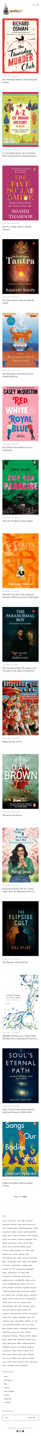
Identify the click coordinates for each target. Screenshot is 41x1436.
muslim (4, 1340)
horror (9, 1236)
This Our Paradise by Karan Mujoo (17, 520)
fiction (19, 1221)
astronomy (21, 1362)
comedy (35, 1228)
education (14, 1347)
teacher (27, 1351)
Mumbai (28, 1336)
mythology (22, 1254)
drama (19, 1224)
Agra (22, 1332)
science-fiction (6, 1232)
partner (32, 1325)
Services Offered (9, 1391)
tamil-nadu (25, 1314)
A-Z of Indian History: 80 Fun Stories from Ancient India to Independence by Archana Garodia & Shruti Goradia (20, 156)
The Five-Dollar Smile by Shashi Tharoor (16, 228)
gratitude (34, 1262)
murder (4, 1236)
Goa (19, 1347)
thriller (4, 1228)
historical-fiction (7, 1276)
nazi (9, 1239)
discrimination (33, 1314)
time (3, 1295)
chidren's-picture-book (8, 1291)
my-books (33, 1291)
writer (36, 1321)
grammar (16, 1328)
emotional (33, 1288)
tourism (8, 1358)
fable (23, 1221)
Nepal (23, 1358)
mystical (4, 1247)
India (27, 1254)
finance (10, 1299)
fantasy (31, 1243)
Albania (24, 1347)
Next (25, 1197)
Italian (15, 1306)
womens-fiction (6, 1332)
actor (3, 1358)
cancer (4, 1362)
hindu (4, 1310)
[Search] (33, 5)
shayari (18, 1291)
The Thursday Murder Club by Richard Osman (19, 80)
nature (29, 1236)
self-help (22, 1247)
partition (23, 1284)
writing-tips (9, 1328)
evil (27, 1358)
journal (19, 1262)
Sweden (28, 1340)
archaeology (6, 1336)
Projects (6, 1395)
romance (15, 1236)
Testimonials (7, 1399)
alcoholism (20, 1351)
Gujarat (14, 1362)
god (8, 1310)
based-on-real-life (22, 1310)
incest (35, 1362)
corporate (5, 1269)
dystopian (34, 1236)
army (32, 1284)
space (14, 1332)
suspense (20, 1232)
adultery (19, 1343)
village (19, 1258)
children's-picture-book (25, 1228)
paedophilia (24, 1366)
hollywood (13, 1310)
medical (14, 1232)
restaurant (23, 1302)
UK (32, 1321)
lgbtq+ (4, 1262)
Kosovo (33, 1340)
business (4, 1299)
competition (5, 1321)
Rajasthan (32, 1358)
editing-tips (22, 1336)
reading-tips (14, 1336)
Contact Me (7, 1402)
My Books (7, 1388)
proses (10, 1247)
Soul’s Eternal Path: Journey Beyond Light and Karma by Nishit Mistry (18, 1110)
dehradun (27, 1321)
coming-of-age (11, 1262)
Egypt (20, 1354)
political (4, 1239)
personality (26, 1306)
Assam (14, 1351)
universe (32, 1306)
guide (4, 1343)
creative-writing (11, 1343)
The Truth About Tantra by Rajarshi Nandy (18, 301)
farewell (8, 1295)
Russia (27, 1362)
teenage (4, 1243)
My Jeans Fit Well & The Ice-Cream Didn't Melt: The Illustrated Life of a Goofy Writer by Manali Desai (18, 891)
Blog (5, 1384)
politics (10, 1302)
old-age (15, 1317)
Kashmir (17, 1366)
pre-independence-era (13, 1284)
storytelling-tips (24, 1328)
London (29, 1302)
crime (34, 1239)
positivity (26, 1295)
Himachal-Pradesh (7, 1306)
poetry (4, 1366)
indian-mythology (7, 1258)
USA (29, 1310)
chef (14, 1302)
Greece (9, 1354)
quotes (32, 1250)
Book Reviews (8, 1380)
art (3, 1265)
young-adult (26, 1288)
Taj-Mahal (28, 1332)
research (24, 1262)
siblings (4, 1302)
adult (31, 1362)
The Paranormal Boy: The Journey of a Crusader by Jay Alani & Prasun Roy (19, 669)
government (5, 1314)
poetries (25, 1243)
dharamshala (10, 1325)
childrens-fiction (7, 1317)
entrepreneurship (31, 1299)
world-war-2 (21, 1239)
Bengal (10, 1340)
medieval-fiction (12, 1273)
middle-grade (6, 1347)
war (19, 1273)
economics (22, 1299)
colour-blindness (16, 1265)
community (25, 1258)
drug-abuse (28, 1239)
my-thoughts (10, 1366)
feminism (7, 1265)
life (14, 1269)
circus (33, 1317)
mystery (20, 1243)
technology (19, 1295)
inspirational (6, 1224)
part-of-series (22, 1236)
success (33, 1280)
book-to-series (26, 1276)
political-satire (17, 1276)
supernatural (33, 1295)
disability (5, 1254)
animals (4, 1288)
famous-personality (15, 1314)
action (18, 1332)
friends (9, 1362)
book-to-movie (31, 1224)
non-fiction (5, 1250)
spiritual (28, 1247)
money (16, 1299)
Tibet (23, 1325)
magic (29, 1317)
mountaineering (20, 1269)
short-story (14, 1224)
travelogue (25, 1265)
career (4, 1284)
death (27, 1273)
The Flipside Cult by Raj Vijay (15, 962)
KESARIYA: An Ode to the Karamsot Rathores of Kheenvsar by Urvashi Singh (20, 595)
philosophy (31, 1354)
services (4, 1221)
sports (19, 1358)
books (23, 1273)
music (10, 1254)
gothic (25, 1354)
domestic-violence (12, 1228)
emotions (34, 1336)
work (10, 1269)
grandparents (22, 1317)
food (18, 1302)
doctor (14, 1340)
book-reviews (16, 76)
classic (13, 1295)
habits (20, 1306)
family (24, 1224)
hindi (28, 1284)
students (27, 1280)
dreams (4, 1273)
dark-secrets (33, 1258)
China (27, 1325)
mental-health (29, 1269)
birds (29, 1262)
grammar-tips (33, 1328)
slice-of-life (16, 1247)
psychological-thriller (30, 1232)
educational (30, 1347)
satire (15, 1258)
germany (14, 1239)
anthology (17, 1250)
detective (15, 1354)
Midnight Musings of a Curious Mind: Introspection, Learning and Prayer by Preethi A (19, 1038)
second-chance (12, 1243)
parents (12, 1250)
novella (27, 1250)
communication (6, 1351)
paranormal (18, 1288)
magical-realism (19, 1321)
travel (31, 1351)
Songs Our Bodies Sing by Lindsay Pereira (17, 1184)
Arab (3, 1325)
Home (6, 1376)
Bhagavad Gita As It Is (12, 741)
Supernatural (21, 1340)
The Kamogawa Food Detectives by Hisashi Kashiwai (17, 375)
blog (3, 1328)
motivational (29, 1221)
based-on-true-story (7, 1280)
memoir (15, 1254)
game (12, 1321)
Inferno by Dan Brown (12, 815)
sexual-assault (25, 1291)
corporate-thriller (19, 1280)
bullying (14, 1358)
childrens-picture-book (28, 1343)
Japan (30, 1265)
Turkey (4, 1354)
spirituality (11, 1288)
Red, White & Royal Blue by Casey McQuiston (17, 448)
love (22, 1250)
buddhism (18, 1325)
